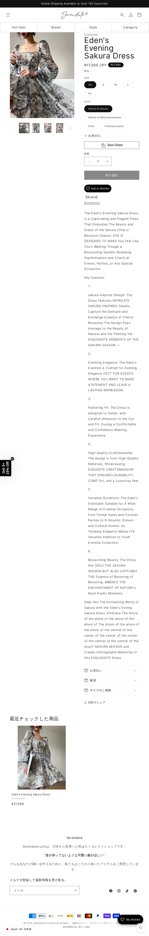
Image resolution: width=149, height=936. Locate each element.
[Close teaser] (12, 459)
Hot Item (19, 27)
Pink (92, 127)
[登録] (75, 890)
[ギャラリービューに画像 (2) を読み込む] (36, 128)
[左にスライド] (14, 128)
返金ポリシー (79, 923)
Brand (56, 27)
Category (130, 27)
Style (93, 27)
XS (91, 85)
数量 (86, 153)
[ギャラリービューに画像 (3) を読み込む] (48, 128)
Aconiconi (91, 34)
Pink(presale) (116, 127)
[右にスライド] (70, 128)
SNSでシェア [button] (96, 702)
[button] (8, 15)
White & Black (99, 109)
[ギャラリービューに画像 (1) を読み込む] (24, 128)
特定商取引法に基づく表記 (76, 927)
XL (91, 94)
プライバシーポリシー (101, 923)
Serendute (39, 923)
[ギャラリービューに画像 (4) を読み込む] (60, 128)
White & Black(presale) (106, 118)
